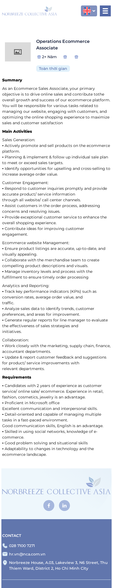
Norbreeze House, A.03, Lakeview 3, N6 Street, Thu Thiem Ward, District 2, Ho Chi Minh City (58, 565)
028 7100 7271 (22, 545)
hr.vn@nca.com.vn (27, 554)
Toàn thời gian (53, 68)
